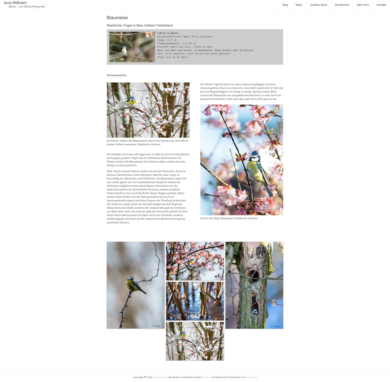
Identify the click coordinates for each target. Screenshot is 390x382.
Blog (285, 4)
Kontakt (381, 4)
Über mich (363, 4)
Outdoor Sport (318, 4)
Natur (299, 4)
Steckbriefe (342, 4)
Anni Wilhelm (24, 4)
